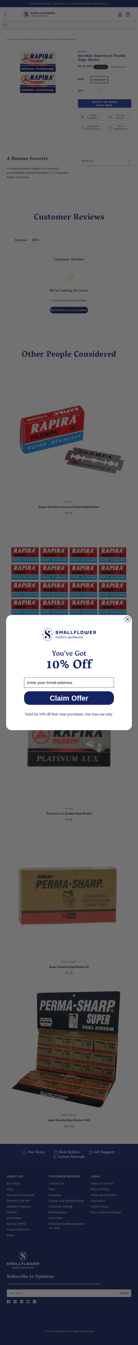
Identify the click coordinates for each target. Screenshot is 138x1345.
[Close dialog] (127, 619)
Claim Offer (69, 698)
